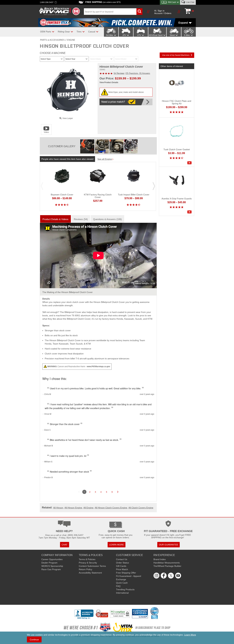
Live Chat (190, 2)
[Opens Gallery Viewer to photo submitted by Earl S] (131, 146)
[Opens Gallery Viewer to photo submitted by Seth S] (87, 146)
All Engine (88, 507)
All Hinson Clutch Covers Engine (111, 507)
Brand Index (159, 559)
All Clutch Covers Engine (140, 507)
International (122, 593)
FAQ (118, 586)
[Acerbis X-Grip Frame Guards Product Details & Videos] (190, 212)
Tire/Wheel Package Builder (167, 566)
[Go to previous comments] (79, 492)
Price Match (122, 569)
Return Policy (85, 569)
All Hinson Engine (73, 507)
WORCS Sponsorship (52, 566)
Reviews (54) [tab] (81, 219)
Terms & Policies (87, 559)
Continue (34, 639)
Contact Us (121, 559)
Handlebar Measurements (166, 562)
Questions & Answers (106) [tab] (107, 219)
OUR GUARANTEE (168, 544)
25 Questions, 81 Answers (138, 73)
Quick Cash (122, 582)
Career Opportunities (52, 559)
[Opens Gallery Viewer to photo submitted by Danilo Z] (102, 146)
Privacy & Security (88, 562)
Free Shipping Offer (126, 572)
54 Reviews (119, 73)
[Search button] (139, 11)
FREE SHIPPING (103, 2)
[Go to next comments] (117, 492)
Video (46, 132)
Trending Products (125, 589)
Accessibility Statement (90, 572)
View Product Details (108, 82)
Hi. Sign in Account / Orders (162, 12)
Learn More (190, 634)
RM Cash (172, 2)
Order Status (122, 562)
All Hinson (58, 507)
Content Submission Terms (92, 566)
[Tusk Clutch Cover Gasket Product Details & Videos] (190, 163)
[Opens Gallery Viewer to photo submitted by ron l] (117, 146)
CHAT (64, 544)
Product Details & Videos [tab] (55, 219)
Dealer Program (49, 562)
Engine (71, 40)
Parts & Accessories (52, 40)
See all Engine (104, 159)
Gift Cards (121, 566)
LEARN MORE (116, 544)
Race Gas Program (51, 569)
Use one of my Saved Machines (175, 55)
